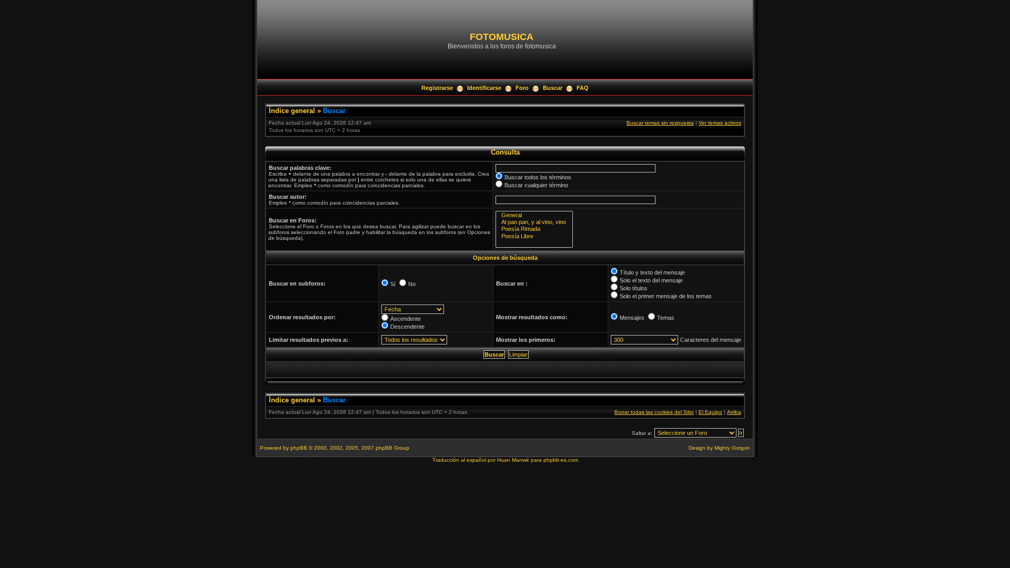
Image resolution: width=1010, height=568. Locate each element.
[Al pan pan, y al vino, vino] (534, 222)
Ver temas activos (720, 123)
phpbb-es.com (560, 460)
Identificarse (484, 88)
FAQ (583, 88)
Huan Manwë (513, 460)
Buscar (552, 88)
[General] (534, 215)
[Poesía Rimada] (534, 229)
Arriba (734, 412)
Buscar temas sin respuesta (660, 123)
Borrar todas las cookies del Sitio (654, 412)
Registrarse (437, 88)
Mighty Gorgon (732, 448)
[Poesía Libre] (534, 236)
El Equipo (710, 412)
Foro (522, 88)
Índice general (292, 111)
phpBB (298, 448)
